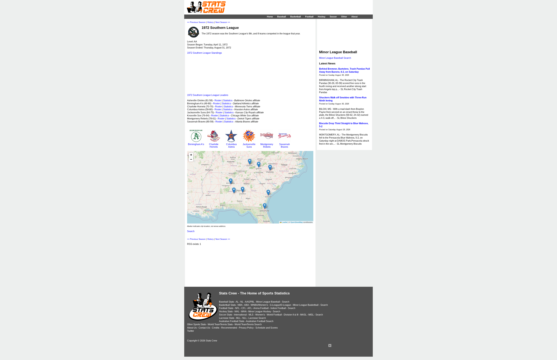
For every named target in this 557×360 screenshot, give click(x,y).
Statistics (227, 100)
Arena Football (261, 308)
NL (241, 302)
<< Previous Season (196, 22)
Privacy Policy (246, 327)
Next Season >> (222, 22)
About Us (192, 327)
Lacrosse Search (257, 318)
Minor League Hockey (259, 311)
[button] (231, 181)
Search (191, 231)
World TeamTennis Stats (220, 324)
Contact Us (204, 327)
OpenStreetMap (296, 222)
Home (270, 16)
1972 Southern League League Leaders (207, 95)
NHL (237, 311)
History (210, 22)
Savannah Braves (284, 145)
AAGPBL (249, 302)
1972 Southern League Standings (204, 53)
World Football (274, 314)
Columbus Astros (231, 145)
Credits (215, 327)
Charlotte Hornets (213, 145)
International (240, 314)
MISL (311, 314)
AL (237, 302)
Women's (260, 314)
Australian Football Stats (231, 321)
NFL (237, 308)
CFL (243, 308)
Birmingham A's (196, 144)
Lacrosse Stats (226, 318)
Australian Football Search (259, 321)
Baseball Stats (226, 302)
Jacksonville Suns (249, 145)
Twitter (190, 331)
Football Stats (226, 308)
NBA (240, 305)
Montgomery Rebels (266, 145)
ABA (246, 305)
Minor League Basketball (306, 305)
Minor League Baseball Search (335, 58)
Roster (218, 100)
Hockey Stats (226, 311)
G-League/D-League (280, 305)
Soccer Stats (225, 314)
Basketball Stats (227, 305)
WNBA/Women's (259, 305)
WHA (243, 311)
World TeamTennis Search (248, 324)
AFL (249, 308)
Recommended (229, 327)
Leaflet (284, 222)
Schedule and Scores (266, 327)
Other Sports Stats (196, 324)
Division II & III (291, 314)
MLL (238, 318)
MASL (303, 314)
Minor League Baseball (268, 302)
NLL (244, 318)
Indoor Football (278, 308)
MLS (251, 314)
